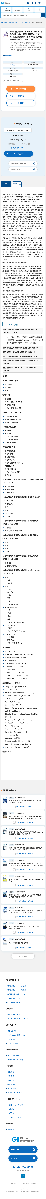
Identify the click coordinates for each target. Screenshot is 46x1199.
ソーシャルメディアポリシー (23, 1189)
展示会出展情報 (13, 1055)
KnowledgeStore (14, 1117)
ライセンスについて (17, 148)
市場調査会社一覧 (13, 998)
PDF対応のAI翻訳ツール (16, 1035)
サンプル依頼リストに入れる (24, 807)
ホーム (5, 22)
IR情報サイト (12, 1088)
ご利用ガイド (11, 1025)
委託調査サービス (13, 1015)
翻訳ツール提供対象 (14, 80)
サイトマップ (13, 1183)
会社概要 (10, 1072)
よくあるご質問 (12, 1043)
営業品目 (10, 1076)
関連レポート (16, 184)
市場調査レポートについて (16, 22)
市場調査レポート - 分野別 (16, 986)
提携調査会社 (12, 1084)
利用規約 (33, 1183)
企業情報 (9, 1066)
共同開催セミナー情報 (15, 1060)
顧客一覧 (10, 1080)
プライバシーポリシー (24, 1183)
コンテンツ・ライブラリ (15, 1092)
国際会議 (10, 1129)
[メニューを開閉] (43, 3)
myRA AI (10, 1113)
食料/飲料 (27, 22)
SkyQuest (13, 65)
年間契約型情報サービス (16, 994)
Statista (10, 1109)
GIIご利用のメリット (14, 1002)
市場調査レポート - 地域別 (16, 990)
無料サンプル (12, 1031)
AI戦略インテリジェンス (15, 1105)
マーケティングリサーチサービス (18, 1019)
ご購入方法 (11, 1039)
